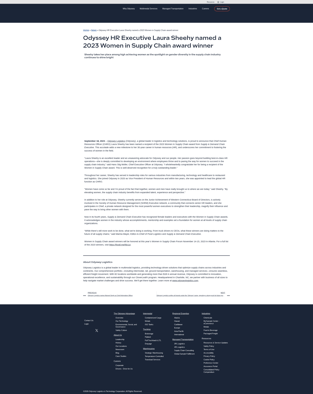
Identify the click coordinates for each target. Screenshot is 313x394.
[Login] (218, 2)
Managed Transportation (183, 339)
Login (222, 2)
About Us (118, 335)
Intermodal (147, 314)
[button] (227, 2)
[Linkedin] (85, 330)
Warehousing (149, 349)
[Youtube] (91, 330)
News (94, 30)
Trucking (147, 329)
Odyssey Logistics (116, 141)
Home (86, 30)
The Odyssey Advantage (124, 314)
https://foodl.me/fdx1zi (120, 245)
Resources (210, 2)
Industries (206, 314)
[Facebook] (102, 330)
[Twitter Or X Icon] (97, 330)
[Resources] (205, 2)
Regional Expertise (180, 314)
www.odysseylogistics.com (185, 280)
